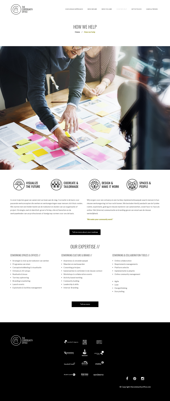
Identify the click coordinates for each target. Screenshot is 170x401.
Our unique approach (74, 9)
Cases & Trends (152, 9)
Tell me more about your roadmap (85, 232)
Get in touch (136, 9)
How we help (121, 9)
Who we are (92, 9)
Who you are (107, 9)
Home (77, 32)
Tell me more (85, 304)
